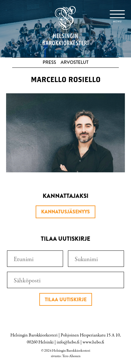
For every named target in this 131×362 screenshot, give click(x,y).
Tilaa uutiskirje (66, 299)
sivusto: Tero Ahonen (65, 356)
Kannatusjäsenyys (65, 211)
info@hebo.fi (68, 342)
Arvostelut (74, 62)
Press (49, 62)
